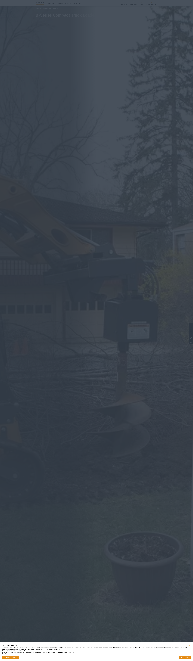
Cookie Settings (11, 657)
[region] (96, 651)
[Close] (190, 645)
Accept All (185, 657)
